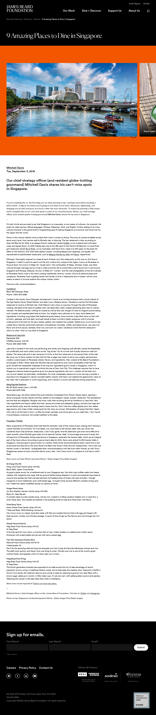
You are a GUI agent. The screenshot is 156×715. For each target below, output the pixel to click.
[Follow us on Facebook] (17, 676)
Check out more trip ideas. (45, 584)
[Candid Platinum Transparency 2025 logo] (142, 708)
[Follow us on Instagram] (9, 676)
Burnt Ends (30, 249)
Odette (66, 243)
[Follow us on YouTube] (35, 676)
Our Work (69, 10)
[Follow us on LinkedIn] (26, 676)
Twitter (83, 593)
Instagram (95, 593)
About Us (134, 10)
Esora (76, 254)
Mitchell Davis (15, 167)
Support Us (115, 10)
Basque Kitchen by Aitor (59, 254)
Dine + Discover (91, 10)
